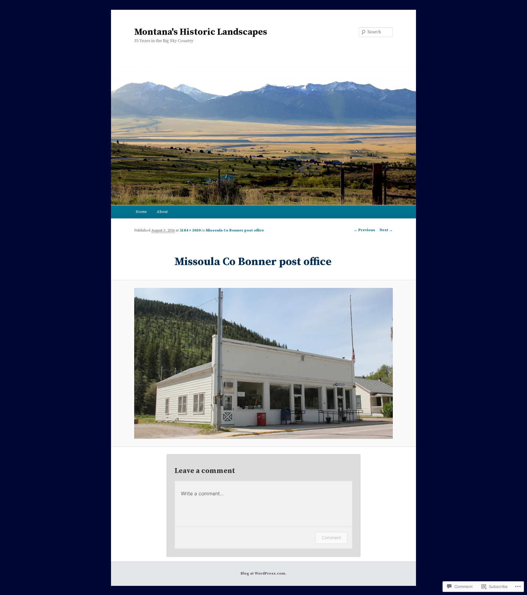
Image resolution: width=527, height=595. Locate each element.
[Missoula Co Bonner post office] (263, 363)
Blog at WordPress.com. (263, 573)
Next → (386, 230)
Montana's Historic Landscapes (200, 32)
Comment (331, 537)
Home (141, 211)
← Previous (364, 230)
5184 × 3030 (190, 230)
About (162, 211)
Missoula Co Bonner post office (235, 230)
